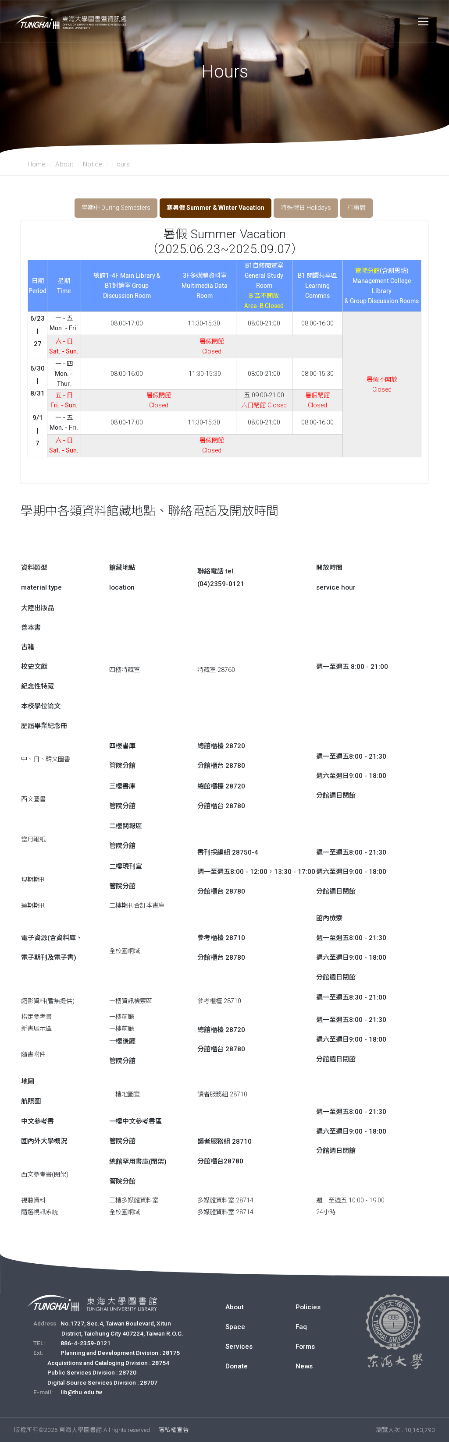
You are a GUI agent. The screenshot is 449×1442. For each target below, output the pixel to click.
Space (235, 1327)
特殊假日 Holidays (306, 207)
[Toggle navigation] (423, 21)
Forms (305, 1346)
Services (239, 1346)
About (64, 164)
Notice (93, 164)
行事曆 (356, 207)
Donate (236, 1366)
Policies (308, 1307)
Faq (301, 1327)
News (304, 1366)
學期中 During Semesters (116, 207)
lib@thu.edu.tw (81, 1392)
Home (37, 164)
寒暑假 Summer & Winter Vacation (215, 207)
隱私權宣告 (173, 1429)
